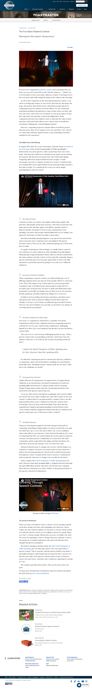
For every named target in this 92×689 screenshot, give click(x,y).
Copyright (42, 677)
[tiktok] (68, 47)
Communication (22, 28)
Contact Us (72, 1)
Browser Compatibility (33, 677)
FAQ (6, 677)
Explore (46, 20)
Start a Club (65, 1)
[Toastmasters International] (9, 5)
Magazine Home (35, 20)
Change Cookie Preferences (66, 677)
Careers (56, 677)
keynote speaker (67, 591)
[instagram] (72, 47)
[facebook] (67, 47)
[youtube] (71, 47)
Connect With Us (56, 20)
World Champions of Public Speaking (48, 461)
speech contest (46, 90)
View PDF (78, 16)
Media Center (49, 677)
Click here (55, 513)
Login (54, 1)
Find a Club (59, 1)
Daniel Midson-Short (25, 42)
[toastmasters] (46, 14)
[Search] (86, 2)
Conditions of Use (22, 677)
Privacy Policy (12, 677)
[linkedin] (69, 47)
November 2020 (32, 28)
